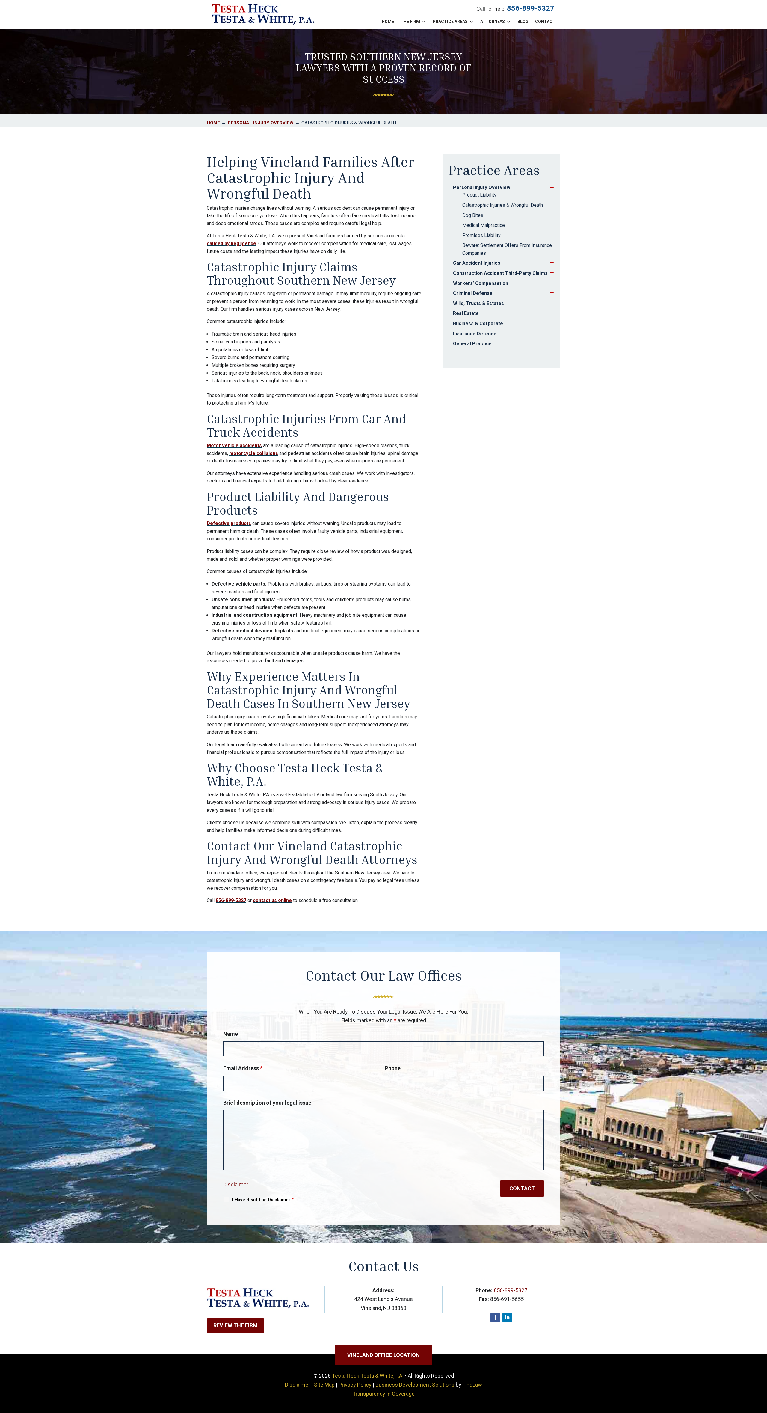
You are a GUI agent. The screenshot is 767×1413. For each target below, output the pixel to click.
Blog (523, 21)
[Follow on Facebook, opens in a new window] (495, 1317)
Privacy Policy (355, 1385)
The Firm (410, 21)
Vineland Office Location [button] (383, 1355)
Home (388, 21)
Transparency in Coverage (384, 1394)
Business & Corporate (478, 323)
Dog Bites (472, 215)
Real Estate (466, 313)
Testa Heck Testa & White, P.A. (368, 1376)
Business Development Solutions (415, 1385)
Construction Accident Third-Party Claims (500, 273)
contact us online (272, 900)
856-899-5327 (530, 8)
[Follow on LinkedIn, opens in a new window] (507, 1317)
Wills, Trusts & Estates (478, 303)
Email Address (242, 1068)
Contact (545, 21)
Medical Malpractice (483, 225)
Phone (393, 1068)
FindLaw (472, 1385)
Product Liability (479, 195)
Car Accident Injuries (476, 263)
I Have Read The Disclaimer (263, 1199)
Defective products (229, 523)
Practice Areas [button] (450, 21)
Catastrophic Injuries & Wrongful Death (502, 205)
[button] (761, 1370)
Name (230, 1034)
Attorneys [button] (492, 21)
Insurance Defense (474, 334)
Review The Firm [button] (235, 1325)
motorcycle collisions (253, 453)
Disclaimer (235, 1184)
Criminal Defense (473, 293)
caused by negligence (231, 243)
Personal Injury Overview (481, 187)
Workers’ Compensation (480, 283)
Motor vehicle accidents (234, 445)
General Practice (472, 343)
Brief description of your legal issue (267, 1103)
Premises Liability (481, 235)
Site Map (324, 1385)
